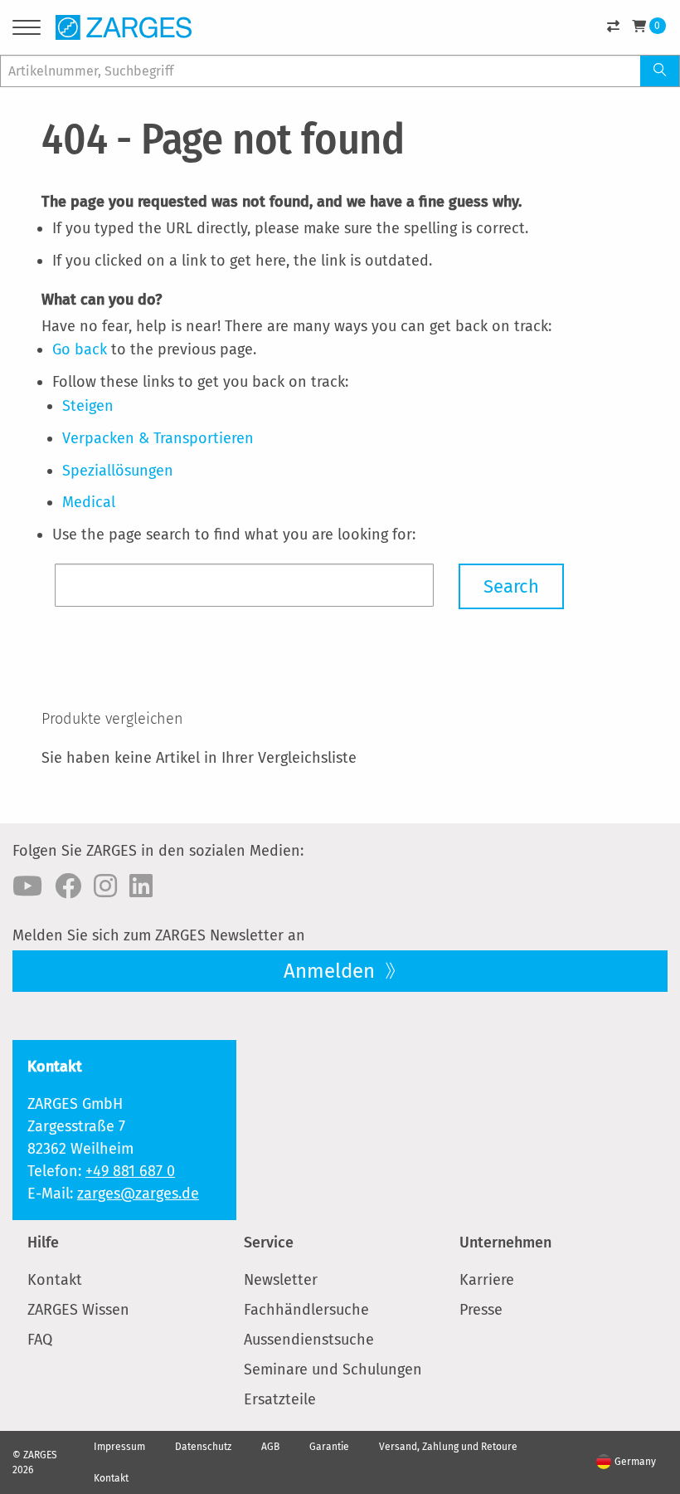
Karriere (486, 1280)
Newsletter (281, 1280)
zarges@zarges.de (138, 1193)
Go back (79, 349)
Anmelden (332, 971)
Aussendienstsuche (309, 1339)
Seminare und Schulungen (333, 1369)
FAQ (39, 1339)
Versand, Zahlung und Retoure (448, 1446)
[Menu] (26, 30)
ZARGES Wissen (78, 1310)
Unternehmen (505, 1242)
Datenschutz (203, 1446)
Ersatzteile (280, 1399)
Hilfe (43, 1242)
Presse (481, 1310)
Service (269, 1242)
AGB (270, 1446)
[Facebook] (68, 886)
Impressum (119, 1446)
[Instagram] (105, 886)
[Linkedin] (141, 886)
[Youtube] (27, 886)
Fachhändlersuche (306, 1310)
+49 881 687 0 (130, 1171)
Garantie (329, 1446)
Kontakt (54, 1280)
